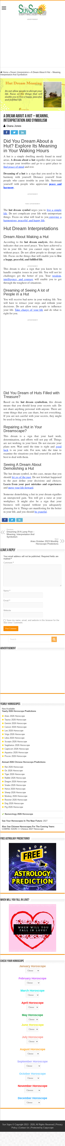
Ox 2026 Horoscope (14, 770)
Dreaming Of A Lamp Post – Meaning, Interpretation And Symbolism (20, 533)
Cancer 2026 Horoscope (16, 727)
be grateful (41, 511)
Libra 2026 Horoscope (14, 738)
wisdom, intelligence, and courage (32, 277)
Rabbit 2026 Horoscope (15, 778)
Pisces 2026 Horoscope (15, 756)
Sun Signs (7, 1124)
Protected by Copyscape (42, 1127)
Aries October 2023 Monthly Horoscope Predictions (44, 541)
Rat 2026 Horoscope (14, 767)
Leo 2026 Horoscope (14, 730)
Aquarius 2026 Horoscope (16, 752)
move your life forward (20, 487)
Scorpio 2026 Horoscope (16, 741)
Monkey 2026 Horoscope (16, 796)
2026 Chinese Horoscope (21, 762)
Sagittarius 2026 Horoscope (17, 745)
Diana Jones (14, 125)
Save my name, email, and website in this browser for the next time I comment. (31, 621)
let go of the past (21, 477)
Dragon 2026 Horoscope (16, 781)
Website (7, 610)
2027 (45, 821)
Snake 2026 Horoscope (15, 785)
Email (6, 600)
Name (6, 591)
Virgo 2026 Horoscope (15, 734)
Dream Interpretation (19, 72)
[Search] (54, 639)
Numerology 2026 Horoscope (19, 814)
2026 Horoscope (16, 711)
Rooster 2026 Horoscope (16, 800)
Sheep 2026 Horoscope (15, 792)
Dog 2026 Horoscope (14, 803)
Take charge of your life (29, 310)
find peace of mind (13, 167)
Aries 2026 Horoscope (15, 716)
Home (5, 72)
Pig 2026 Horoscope (14, 807)
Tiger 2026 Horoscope (15, 774)
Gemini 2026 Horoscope (16, 723)
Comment (8, 563)
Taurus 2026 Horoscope (15, 719)
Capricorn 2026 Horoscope (17, 749)
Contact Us (24, 1127)
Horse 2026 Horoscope (15, 789)
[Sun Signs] (32, 9)
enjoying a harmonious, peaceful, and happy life (32, 218)
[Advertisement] (32, 672)
